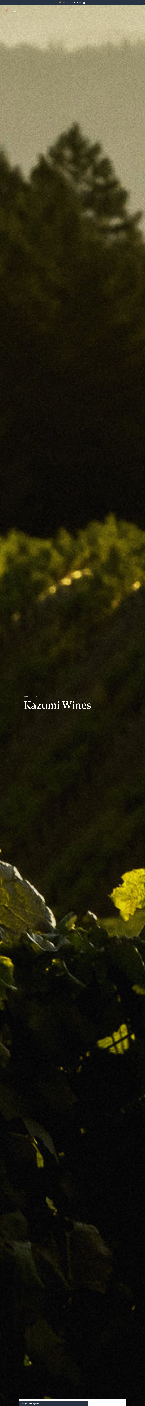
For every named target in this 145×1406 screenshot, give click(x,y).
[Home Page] (6, 11)
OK (84, 2)
